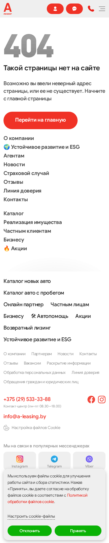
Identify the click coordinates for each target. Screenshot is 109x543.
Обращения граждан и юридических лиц (40, 381)
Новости (14, 164)
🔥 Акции (15, 248)
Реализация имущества (32, 222)
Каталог (13, 213)
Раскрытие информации (69, 363)
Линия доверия (22, 191)
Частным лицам (70, 304)
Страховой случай (26, 173)
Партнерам (41, 353)
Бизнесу (13, 240)
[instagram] (102, 399)
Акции (83, 316)
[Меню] (102, 8)
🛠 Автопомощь (49, 316)
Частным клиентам (27, 231)
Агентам (13, 156)
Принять (78, 530)
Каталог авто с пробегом (33, 293)
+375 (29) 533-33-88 (27, 399)
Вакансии (32, 363)
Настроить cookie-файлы (31, 516)
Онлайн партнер (23, 304)
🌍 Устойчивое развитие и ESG (41, 147)
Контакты (15, 199)
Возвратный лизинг (27, 328)
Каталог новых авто (27, 281)
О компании (18, 138)
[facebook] (91, 399)
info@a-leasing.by (24, 416)
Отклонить (29, 530)
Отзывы (13, 182)
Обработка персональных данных (34, 372)
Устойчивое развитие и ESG (37, 339)
